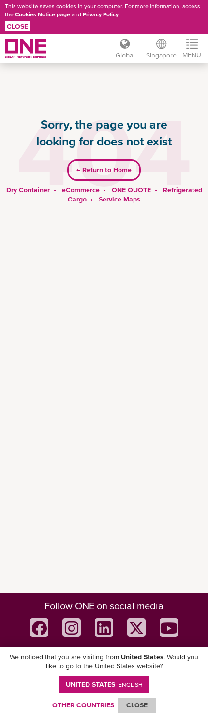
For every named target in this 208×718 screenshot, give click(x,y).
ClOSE (137, 705)
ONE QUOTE (131, 190)
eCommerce (81, 190)
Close (17, 26)
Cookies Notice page (42, 14)
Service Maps (119, 199)
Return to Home (104, 169)
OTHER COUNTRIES (83, 705)
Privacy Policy (101, 14)
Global (125, 55)
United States (104, 684)
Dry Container (28, 190)
